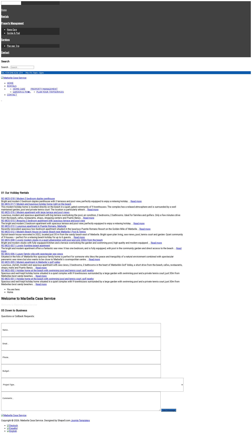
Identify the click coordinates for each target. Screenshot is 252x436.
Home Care (12, 29)
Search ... (5, 67)
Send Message (168, 410)
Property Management (12, 23)
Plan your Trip (13, 46)
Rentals (5, 16)
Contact (5, 52)
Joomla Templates (80, 420)
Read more (136, 201)
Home (4, 10)
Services (5, 40)
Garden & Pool (13, 33)
